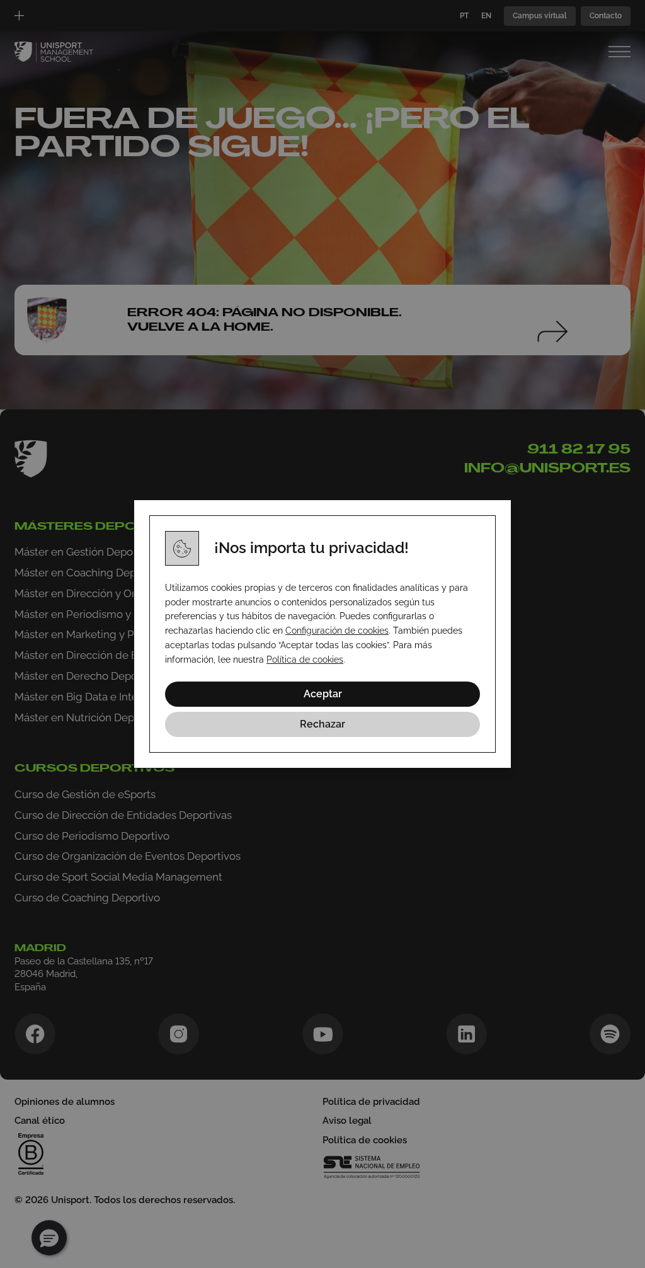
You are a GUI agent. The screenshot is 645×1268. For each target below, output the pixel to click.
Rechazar (322, 724)
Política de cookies (304, 659)
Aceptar (323, 694)
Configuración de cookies (337, 630)
